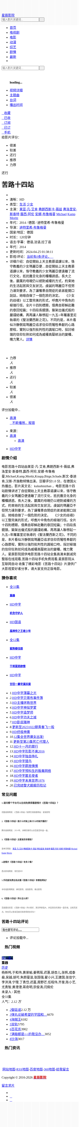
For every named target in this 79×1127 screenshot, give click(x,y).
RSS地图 (22, 1069)
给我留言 (62, 1069)
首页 (13, 27)
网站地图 (8, 1069)
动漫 (13, 42)
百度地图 (36, 1069)
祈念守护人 (16, 613)
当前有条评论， (40, 256)
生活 (22, 204)
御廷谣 (15, 1009)
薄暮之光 (24, 693)
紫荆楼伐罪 (16, 648)
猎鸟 (23, 761)
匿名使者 (26, 775)
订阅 (6, 122)
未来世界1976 (29, 780)
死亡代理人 (31, 741)
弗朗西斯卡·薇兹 (50, 209)
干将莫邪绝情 (18, 666)
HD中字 (15, 449)
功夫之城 (24, 717)
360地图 (49, 1069)
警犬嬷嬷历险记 (30, 785)
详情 (29, 339)
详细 (16, 90)
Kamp (71, 214)
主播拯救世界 (24, 702)
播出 (16, 105)
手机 (6, 132)
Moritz (14, 218)
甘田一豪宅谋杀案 (20, 684)
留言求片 (8, 1085)
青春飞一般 (33, 727)
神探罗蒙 (24, 707)
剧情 (13, 52)
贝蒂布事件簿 (27, 698)
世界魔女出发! (29, 736)
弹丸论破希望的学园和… (28, 1014)
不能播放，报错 (22, 423)
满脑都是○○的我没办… (27, 1034)
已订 (6, 127)
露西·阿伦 (27, 214)
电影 (13, 37)
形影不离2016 (29, 751)
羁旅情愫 (26, 766)
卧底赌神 (21, 722)
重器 (12, 595)
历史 (5, 967)
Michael (61, 214)
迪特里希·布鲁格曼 (32, 227)
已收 (6, 118)
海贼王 (15, 1019)
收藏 (6, 113)
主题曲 (14, 95)
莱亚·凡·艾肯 (28, 209)
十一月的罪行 (26, 746)
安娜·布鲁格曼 (45, 214)
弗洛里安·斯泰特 (43, 849)
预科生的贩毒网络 (32, 771)
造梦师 (22, 712)
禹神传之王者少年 (20, 631)
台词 (13, 100)
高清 (13, 418)
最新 (13, 57)
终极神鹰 (21, 732)
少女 (30, 204)
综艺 (13, 47)
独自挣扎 (26, 756)
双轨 (14, 1024)
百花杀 (15, 1029)
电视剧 (14, 32)
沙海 (14, 1039)
